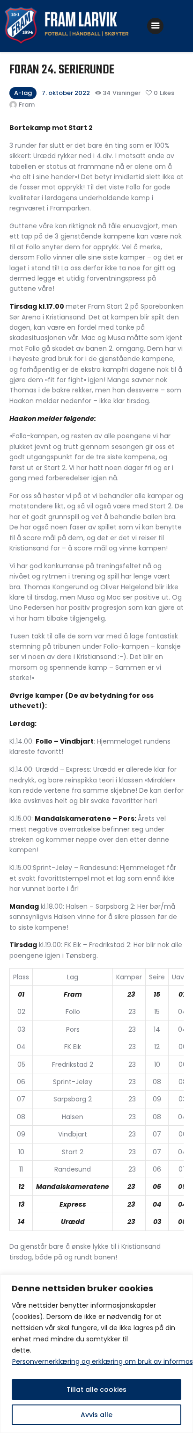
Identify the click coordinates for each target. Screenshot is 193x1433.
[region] (96, 1353)
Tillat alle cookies (96, 1389)
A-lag (23, 92)
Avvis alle (96, 1414)
